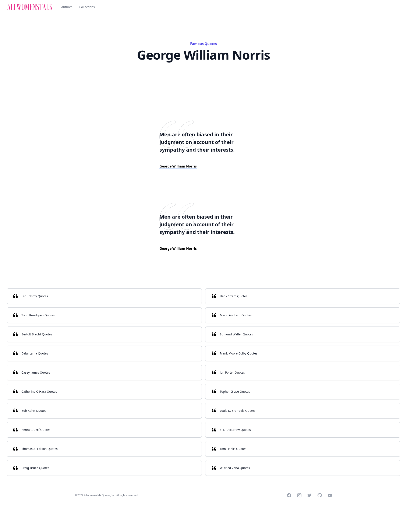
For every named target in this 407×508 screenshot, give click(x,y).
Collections (87, 7)
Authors (66, 7)
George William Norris (178, 166)
